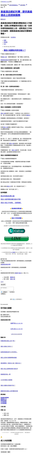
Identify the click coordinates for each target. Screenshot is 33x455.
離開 (9, 452)
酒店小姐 (4, 57)
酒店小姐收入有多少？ (7, 346)
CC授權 (13, 252)
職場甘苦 (12, 277)
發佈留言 (3, 293)
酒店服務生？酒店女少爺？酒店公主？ (11, 363)
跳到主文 (3, 19)
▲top (2, 281)
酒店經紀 (28, 213)
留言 (20, 273)
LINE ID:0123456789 (16, 334)
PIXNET (7, 432)
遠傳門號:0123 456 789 (16, 323)
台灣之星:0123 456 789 (16, 329)
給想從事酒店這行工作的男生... (9, 352)
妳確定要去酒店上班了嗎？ (8, 341)
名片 (5, 44)
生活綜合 (13, 37)
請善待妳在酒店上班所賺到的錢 (9, 391)
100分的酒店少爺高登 (6, 380)
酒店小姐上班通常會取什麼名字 (9, 368)
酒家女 (28, 115)
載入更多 (3, 284)
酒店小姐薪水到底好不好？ (8, 385)
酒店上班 (3, 221)
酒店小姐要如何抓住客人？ (15, 50)
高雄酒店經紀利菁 (5, 60)
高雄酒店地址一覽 (5, 374)
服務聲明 (16, 434)
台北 (8, 213)
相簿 (5, 40)
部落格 (5, 42)
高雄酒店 (19, 243)
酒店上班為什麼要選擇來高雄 (9, 357)
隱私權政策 (27, 432)
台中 (12, 213)
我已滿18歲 (3, 452)
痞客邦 (16, 273)
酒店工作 (9, 186)
